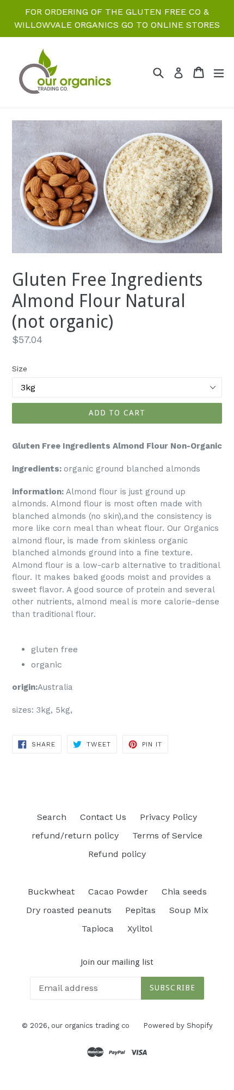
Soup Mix (188, 910)
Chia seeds (184, 891)
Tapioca (98, 928)
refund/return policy (75, 835)
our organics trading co (90, 1025)
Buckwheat (51, 891)
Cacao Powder (118, 891)
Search (51, 817)
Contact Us (103, 817)
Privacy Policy (168, 817)
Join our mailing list (117, 962)
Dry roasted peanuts (69, 910)
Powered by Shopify (178, 1025)
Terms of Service (167, 835)
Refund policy (117, 854)
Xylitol (139, 928)
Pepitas (140, 910)
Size (19, 368)
